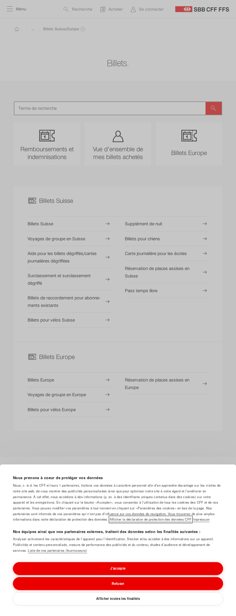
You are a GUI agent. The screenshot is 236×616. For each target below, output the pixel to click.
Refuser (118, 583)
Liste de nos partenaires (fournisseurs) (57, 550)
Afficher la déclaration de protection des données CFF (151, 519)
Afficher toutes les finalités (118, 598)
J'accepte (117, 568)
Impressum (201, 519)
